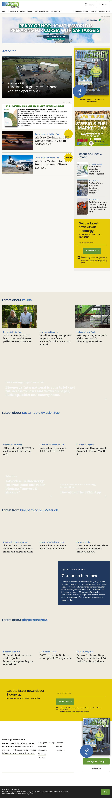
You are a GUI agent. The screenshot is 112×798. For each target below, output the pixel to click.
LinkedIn (59, 743)
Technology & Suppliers (16, 11)
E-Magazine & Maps (96, 761)
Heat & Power (32, 11)
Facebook (60, 750)
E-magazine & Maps (81, 11)
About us (42, 754)
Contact (41, 758)
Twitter (59, 747)
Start (4, 11)
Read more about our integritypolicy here (94, 262)
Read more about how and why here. (18, 794)
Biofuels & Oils (44, 11)
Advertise (101, 11)
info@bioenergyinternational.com (18, 753)
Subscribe (93, 11)
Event (108, 11)
